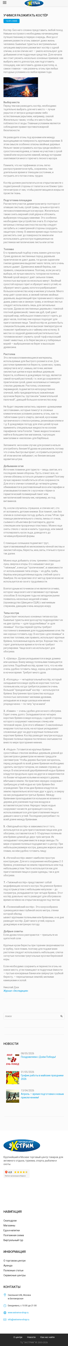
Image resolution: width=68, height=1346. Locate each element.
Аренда (7, 1265)
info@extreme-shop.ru (18, 1319)
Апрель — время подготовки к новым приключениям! (42, 1096)
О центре (17, 1337)
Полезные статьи (13, 1270)
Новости (31, 1337)
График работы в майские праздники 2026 (42, 1077)
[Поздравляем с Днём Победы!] (12, 1059)
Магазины (9, 1225)
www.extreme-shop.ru (18, 1312)
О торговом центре (14, 1260)
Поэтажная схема (13, 1235)
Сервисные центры (14, 1275)
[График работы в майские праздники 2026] (12, 1077)
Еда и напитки (11, 1230)
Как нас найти (47, 1337)
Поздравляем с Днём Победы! (38, 1056)
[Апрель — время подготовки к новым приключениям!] (12, 1096)
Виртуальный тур (13, 1240)
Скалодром (10, 1220)
